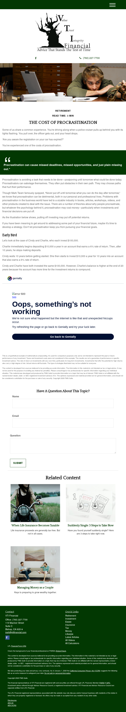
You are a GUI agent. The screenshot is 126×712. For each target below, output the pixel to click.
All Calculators (72, 643)
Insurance (70, 624)
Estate (68, 621)
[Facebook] (35, 58)
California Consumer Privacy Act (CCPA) (85, 670)
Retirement (70, 615)
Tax (67, 627)
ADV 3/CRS (12, 705)
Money (68, 630)
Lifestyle (69, 633)
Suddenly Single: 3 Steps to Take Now (91, 525)
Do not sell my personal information (57, 673)
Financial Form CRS (18, 646)
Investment (70, 618)
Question (15, 435)
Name (15, 396)
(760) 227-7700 (91, 58)
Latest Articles (72, 637)
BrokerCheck (61, 651)
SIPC (108, 682)
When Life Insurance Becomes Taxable (35, 525)
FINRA (101, 682)
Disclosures (12, 700)
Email (15, 416)
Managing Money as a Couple (35, 587)
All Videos (70, 640)
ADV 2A (10, 703)
